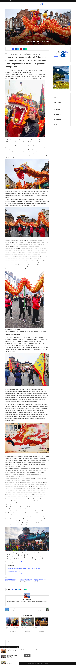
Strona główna (32, 38)
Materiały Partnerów (57, 102)
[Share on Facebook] (16, 49)
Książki (55, 99)
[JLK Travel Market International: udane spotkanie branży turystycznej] (27, 622)
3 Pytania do (66, 4)
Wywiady (55, 124)
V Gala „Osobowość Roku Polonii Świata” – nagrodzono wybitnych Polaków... (12, 629)
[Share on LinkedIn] (24, 49)
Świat (55, 121)
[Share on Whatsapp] (26, 49)
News (12, 4)
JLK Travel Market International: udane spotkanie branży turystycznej (27, 629)
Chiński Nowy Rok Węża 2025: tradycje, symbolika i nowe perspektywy (10, 580)
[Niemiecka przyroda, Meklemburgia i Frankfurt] (3, 651)
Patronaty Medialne (57, 109)
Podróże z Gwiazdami (20, 4)
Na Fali (59, 4)
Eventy (29, 4)
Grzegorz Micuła (27, 599)
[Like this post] (13, 49)
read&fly (20, 561)
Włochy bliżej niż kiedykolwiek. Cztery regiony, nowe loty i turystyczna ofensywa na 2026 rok (24, 568)
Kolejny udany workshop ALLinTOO (14, 571)
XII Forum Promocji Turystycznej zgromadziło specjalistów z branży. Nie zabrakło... (41, 629)
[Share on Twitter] (18, 49)
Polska (55, 116)
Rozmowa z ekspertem (58, 119)
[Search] (70, 4)
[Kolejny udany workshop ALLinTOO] (3, 656)
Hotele (54, 4)
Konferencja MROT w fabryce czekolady (15, 573)
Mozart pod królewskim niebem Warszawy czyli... (12, 662)
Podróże (7, 4)
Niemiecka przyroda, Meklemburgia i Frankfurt (12, 650)
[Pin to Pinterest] (21, 49)
